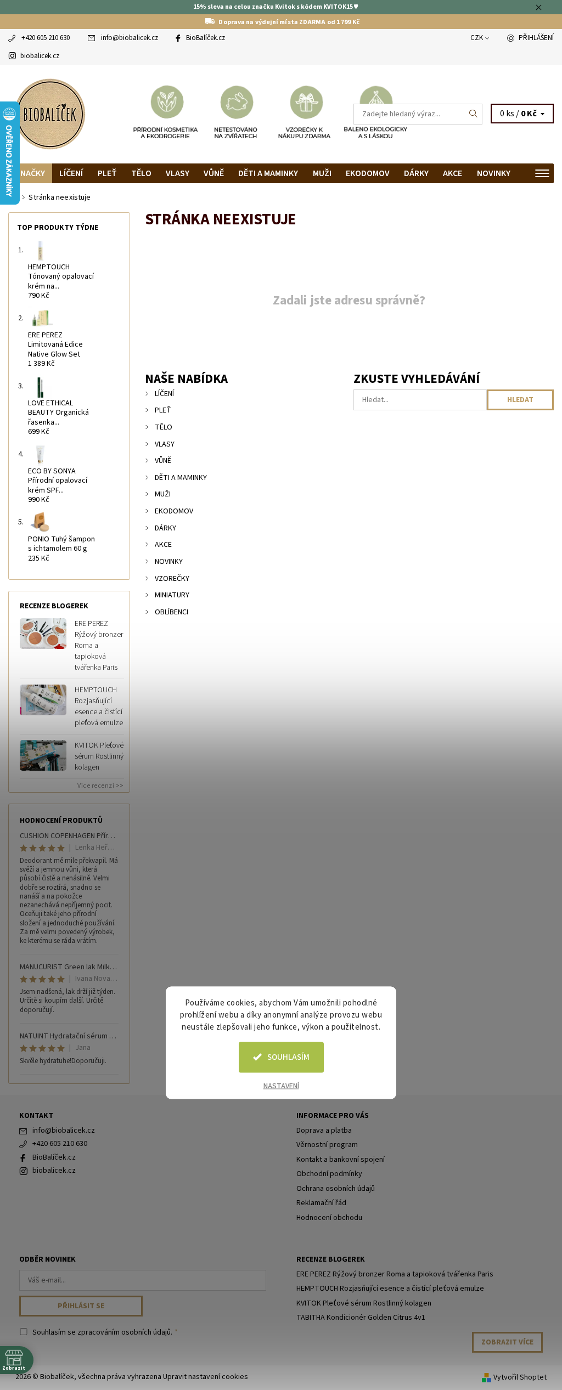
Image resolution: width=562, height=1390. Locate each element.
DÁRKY (416, 173)
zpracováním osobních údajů (124, 1332)
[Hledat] (473, 114)
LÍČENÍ (71, 173)
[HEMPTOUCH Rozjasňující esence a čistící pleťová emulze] (43, 699)
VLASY (177, 173)
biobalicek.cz (39, 56)
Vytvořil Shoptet (520, 1376)
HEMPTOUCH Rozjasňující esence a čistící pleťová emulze (99, 706)
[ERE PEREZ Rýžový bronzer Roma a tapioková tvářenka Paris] (43, 633)
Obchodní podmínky (329, 1173)
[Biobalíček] (144, 114)
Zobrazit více (507, 1342)
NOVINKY (493, 173)
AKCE (452, 173)
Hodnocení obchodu (329, 1217)
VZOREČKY (172, 578)
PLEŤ (107, 173)
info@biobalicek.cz (129, 38)
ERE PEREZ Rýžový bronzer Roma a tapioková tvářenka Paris (99, 645)
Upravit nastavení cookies (205, 1376)
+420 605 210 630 (45, 38)
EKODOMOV (368, 173)
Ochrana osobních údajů (335, 1188)
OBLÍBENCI (171, 612)
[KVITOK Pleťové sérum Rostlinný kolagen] (43, 754)
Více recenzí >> (100, 785)
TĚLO (141, 173)
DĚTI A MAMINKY (268, 173)
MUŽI (322, 173)
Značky (30, 173)
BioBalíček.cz (205, 38)
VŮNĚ (214, 173)
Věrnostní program (327, 1144)
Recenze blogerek (330, 1259)
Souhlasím (288, 1057)
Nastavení (281, 1085)
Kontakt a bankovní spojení (340, 1159)
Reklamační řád (321, 1202)
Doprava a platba (324, 1130)
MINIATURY (172, 595)
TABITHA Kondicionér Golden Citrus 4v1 (360, 1317)
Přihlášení (536, 38)
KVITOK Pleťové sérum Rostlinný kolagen (99, 756)
